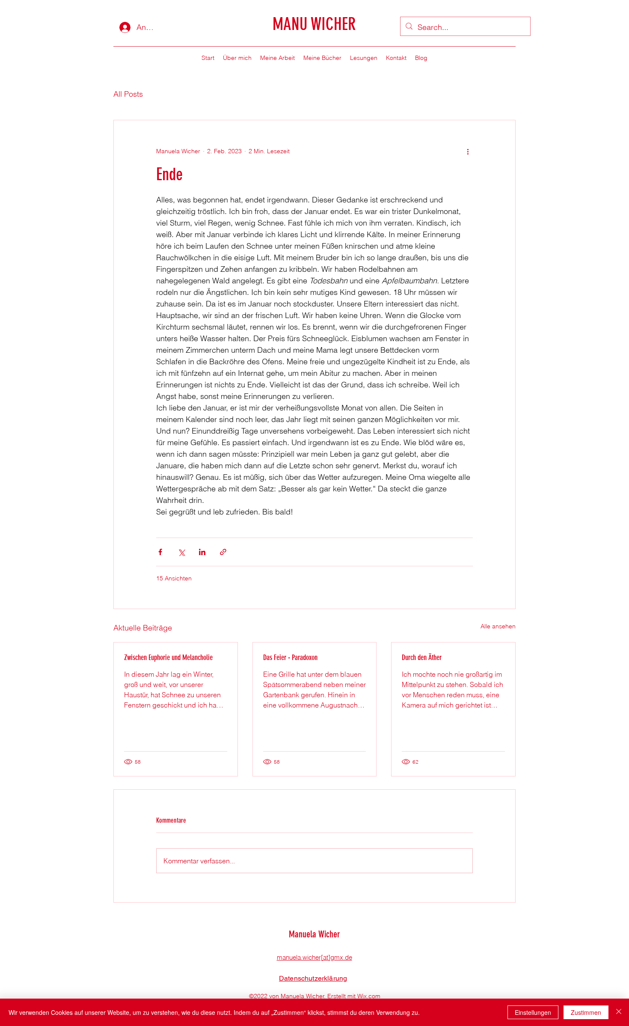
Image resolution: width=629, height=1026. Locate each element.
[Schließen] (619, 1012)
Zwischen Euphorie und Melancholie (168, 657)
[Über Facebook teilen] (160, 552)
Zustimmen (586, 1012)
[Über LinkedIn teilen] (202, 552)
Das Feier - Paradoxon (290, 657)
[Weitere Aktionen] (468, 151)
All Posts (128, 94)
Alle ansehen (498, 626)
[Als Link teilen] (223, 552)
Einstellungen (533, 1012)
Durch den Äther (422, 657)
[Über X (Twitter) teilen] (181, 552)
